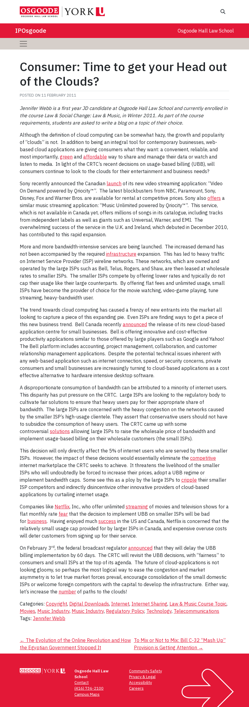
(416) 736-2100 (89, 688)
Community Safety (145, 671)
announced (135, 324)
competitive (203, 458)
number (67, 592)
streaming (137, 507)
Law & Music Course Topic (198, 604)
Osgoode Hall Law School (206, 31)
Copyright (56, 604)
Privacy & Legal (142, 676)
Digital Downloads (89, 604)
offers (214, 198)
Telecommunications (196, 611)
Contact (81, 682)
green (66, 157)
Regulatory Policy (125, 611)
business (37, 521)
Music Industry (53, 611)
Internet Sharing (149, 604)
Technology (159, 611)
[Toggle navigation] (23, 44)
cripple (189, 480)
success (107, 521)
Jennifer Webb (49, 618)
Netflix (62, 507)
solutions (60, 431)
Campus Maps (87, 694)
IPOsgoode (30, 30)
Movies (27, 611)
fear (63, 514)
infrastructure (121, 254)
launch (114, 183)
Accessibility (140, 682)
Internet (120, 604)
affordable (95, 157)
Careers (136, 688)
